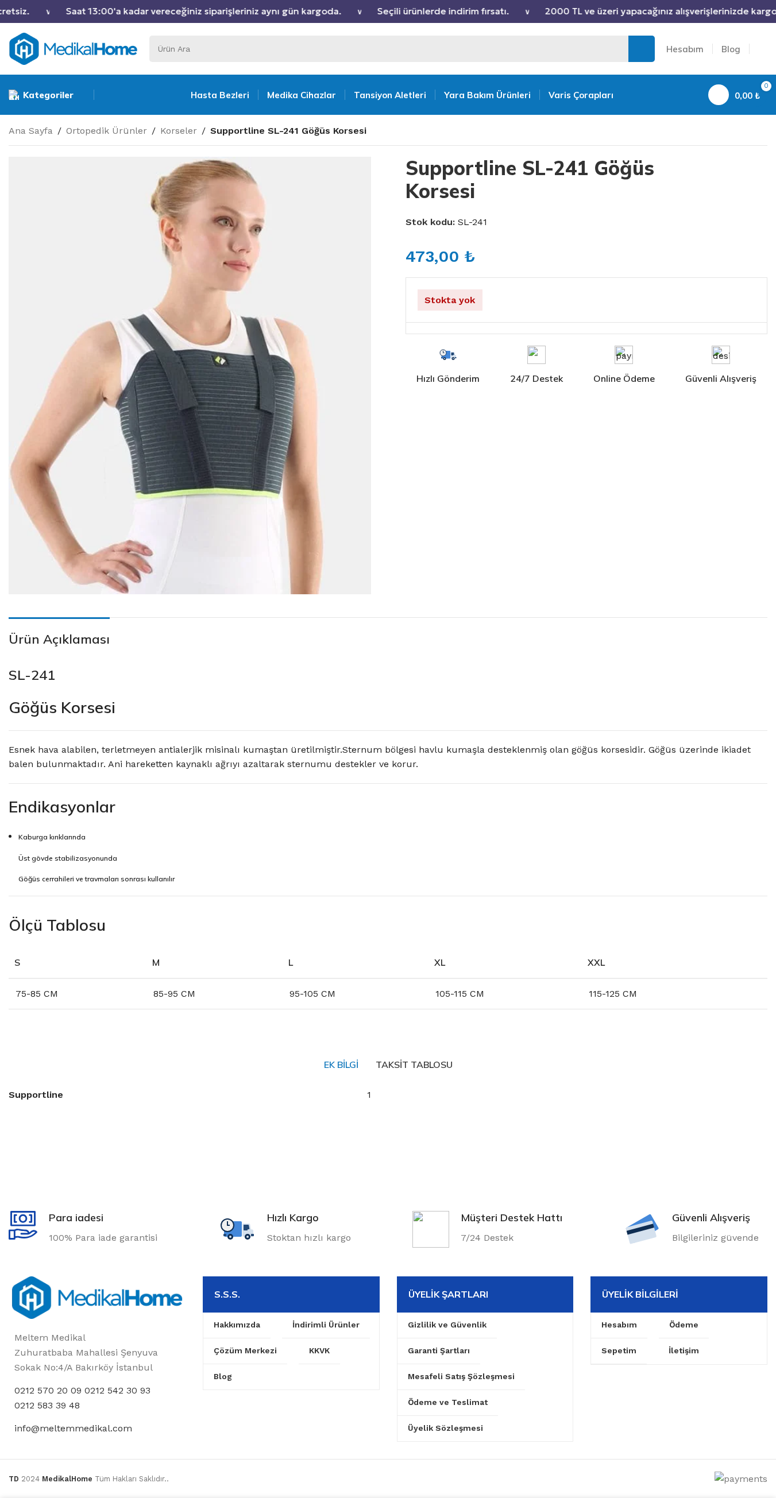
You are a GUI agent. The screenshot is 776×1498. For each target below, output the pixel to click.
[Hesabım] (762, 48)
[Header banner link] (388, 11)
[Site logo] (73, 47)
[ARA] (641, 49)
